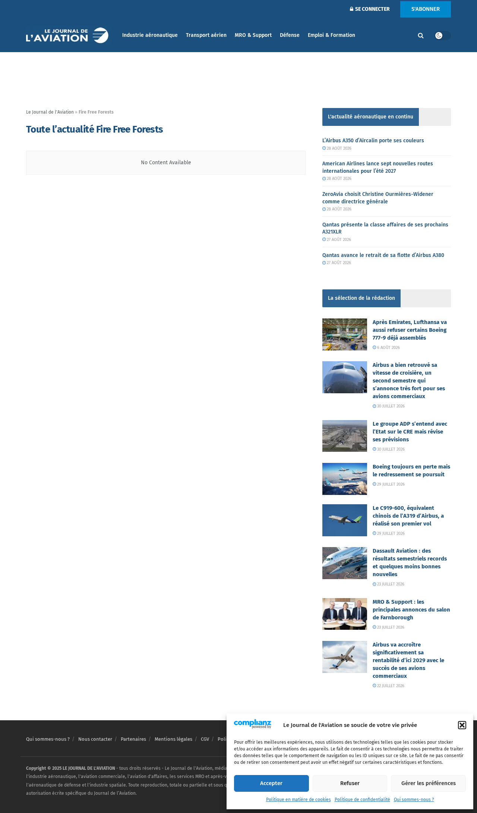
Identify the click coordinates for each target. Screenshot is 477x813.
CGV (205, 739)
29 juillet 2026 (390, 484)
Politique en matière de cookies (298, 799)
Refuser (350, 783)
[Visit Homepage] (69, 35)
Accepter (271, 783)
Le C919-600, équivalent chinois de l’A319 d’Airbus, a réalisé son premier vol (408, 516)
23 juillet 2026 (390, 584)
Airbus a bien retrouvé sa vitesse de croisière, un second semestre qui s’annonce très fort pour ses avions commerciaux (409, 381)
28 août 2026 (338, 148)
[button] (462, 725)
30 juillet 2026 (390, 406)
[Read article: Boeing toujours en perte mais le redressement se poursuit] (344, 479)
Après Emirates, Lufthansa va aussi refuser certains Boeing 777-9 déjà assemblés (410, 330)
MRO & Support (253, 35)
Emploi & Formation (331, 35)
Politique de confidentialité (362, 799)
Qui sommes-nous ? (414, 799)
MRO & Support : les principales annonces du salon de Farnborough (411, 609)
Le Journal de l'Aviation (50, 112)
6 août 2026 (388, 347)
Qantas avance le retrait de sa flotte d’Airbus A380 (383, 255)
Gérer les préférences (428, 783)
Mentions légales (173, 739)
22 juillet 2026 (390, 685)
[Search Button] (421, 35)
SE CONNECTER (372, 9)
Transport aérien (206, 35)
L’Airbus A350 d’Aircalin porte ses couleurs (373, 140)
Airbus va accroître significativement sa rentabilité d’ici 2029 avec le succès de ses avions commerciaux (408, 660)
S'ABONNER (425, 9)
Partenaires (133, 739)
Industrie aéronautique (150, 35)
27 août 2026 (338, 239)
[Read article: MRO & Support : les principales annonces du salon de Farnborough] (344, 614)
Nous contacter (95, 739)
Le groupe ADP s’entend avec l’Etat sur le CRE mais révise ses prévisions (410, 431)
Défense (290, 35)
